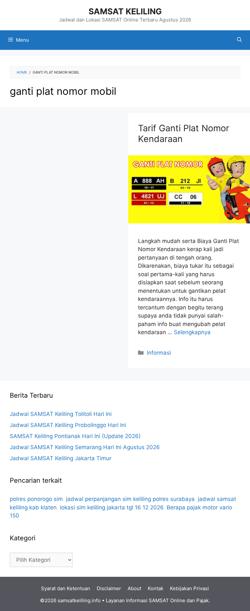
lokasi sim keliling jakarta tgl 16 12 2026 (111, 507)
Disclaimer (109, 588)
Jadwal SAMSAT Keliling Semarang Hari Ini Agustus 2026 (85, 447)
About (134, 588)
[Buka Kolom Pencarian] (239, 40)
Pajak (202, 600)
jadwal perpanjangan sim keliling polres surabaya (130, 499)
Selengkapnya (192, 332)
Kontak (155, 588)
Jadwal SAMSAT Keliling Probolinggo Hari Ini (68, 425)
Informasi (159, 352)
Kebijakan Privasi (189, 588)
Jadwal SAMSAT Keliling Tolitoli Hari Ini (61, 414)
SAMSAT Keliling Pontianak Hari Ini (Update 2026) (75, 436)
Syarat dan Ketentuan (65, 588)
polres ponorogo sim (36, 499)
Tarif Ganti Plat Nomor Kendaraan (183, 133)
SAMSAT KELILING (125, 11)
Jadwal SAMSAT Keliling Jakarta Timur (60, 458)
